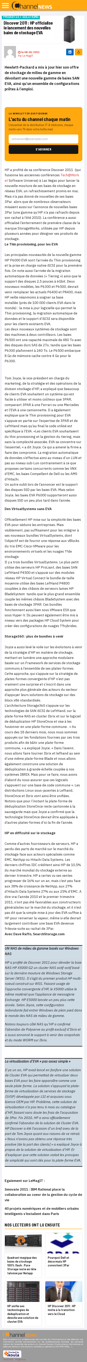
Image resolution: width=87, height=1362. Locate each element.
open (5, 5)
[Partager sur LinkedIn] (70, 52)
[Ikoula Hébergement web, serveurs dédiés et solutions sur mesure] (12, 1357)
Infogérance (20, 1359)
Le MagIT (27, 55)
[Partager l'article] (78, 52)
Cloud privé (8, 1359)
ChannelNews (32, 6)
